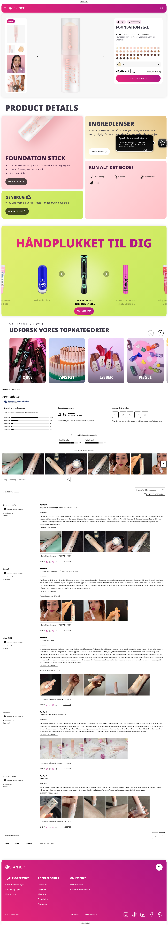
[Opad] (159, 867)
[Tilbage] (62, 274)
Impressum (75, 915)
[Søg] (162, 8)
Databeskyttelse (90, 915)
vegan (122, 22)
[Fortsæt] (161, 333)
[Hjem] (17, 8)
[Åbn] (4, 8)
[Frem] (106, 274)
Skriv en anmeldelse (140, 34)
